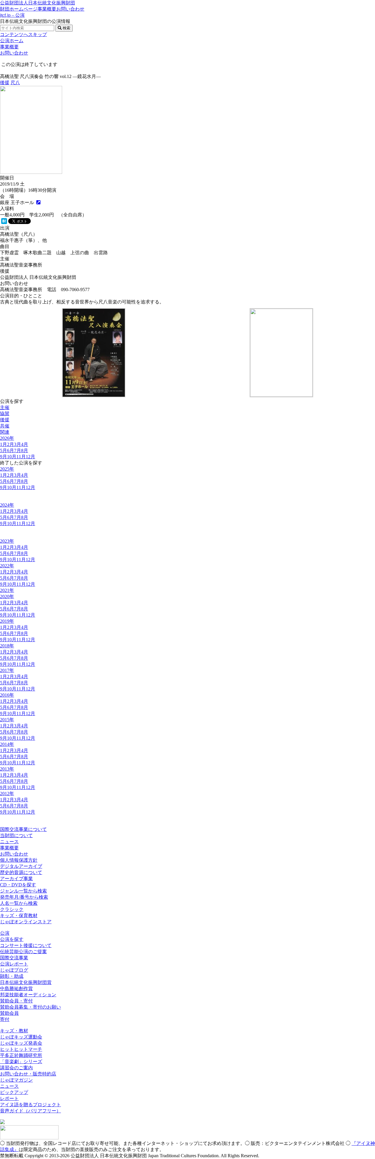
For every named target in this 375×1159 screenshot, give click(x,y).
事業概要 (47, 8)
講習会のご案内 (16, 1067)
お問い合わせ (70, 8)
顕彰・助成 (11, 976)
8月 (24, 450)
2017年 (7, 670)
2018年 (7, 645)
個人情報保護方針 (19, 860)
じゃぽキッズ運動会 (21, 1036)
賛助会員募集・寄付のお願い (30, 1006)
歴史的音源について (21, 872)
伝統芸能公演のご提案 (23, 951)
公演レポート (14, 963)
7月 (17, 450)
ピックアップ (14, 1092)
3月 (17, 444)
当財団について (16, 835)
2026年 (7, 438)
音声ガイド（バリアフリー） (30, 1110)
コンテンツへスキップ (23, 34)
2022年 (7, 565)
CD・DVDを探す (18, 884)
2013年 (7, 768)
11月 (21, 456)
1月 (3, 444)
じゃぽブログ (14, 970)
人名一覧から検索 (19, 903)
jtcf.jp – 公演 (12, 15)
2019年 (7, 621)
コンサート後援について (26, 945)
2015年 (7, 719)
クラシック (11, 909)
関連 (4, 432)
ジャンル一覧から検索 (23, 890)
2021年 (7, 590)
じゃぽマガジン (16, 1079)
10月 (11, 456)
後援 (4, 82)
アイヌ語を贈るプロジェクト (30, 1104)
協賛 (4, 413)
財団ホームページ (19, 8)
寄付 (4, 1019)
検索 (66, 28)
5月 (3, 450)
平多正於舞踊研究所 (21, 1055)
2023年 (7, 541)
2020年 (7, 596)
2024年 (7, 505)
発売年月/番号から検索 (24, 897)
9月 (3, 456)
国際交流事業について (23, 829)
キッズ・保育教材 (19, 915)
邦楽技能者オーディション (28, 994)
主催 (4, 407)
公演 (4, 933)
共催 (4, 425)
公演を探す (11, 939)
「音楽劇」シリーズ (21, 1061)
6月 (10, 450)
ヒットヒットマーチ (21, 1049)
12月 (30, 456)
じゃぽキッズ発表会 (21, 1043)
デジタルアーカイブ (21, 866)
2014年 (7, 744)
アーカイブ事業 (16, 878)
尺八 (15, 82)
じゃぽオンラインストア (26, 921)
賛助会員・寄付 (16, 1000)
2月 (10, 444)
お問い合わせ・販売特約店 (28, 1073)
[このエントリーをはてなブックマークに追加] (4, 222)
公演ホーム (11, 40)
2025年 (7, 468)
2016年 (7, 695)
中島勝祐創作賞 (16, 988)
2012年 (7, 793)
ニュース (9, 841)
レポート (9, 1098)
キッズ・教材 (14, 1030)
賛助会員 (9, 1013)
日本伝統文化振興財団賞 (26, 982)
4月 (24, 444)
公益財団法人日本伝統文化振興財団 (37, 2)
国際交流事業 (14, 957)
